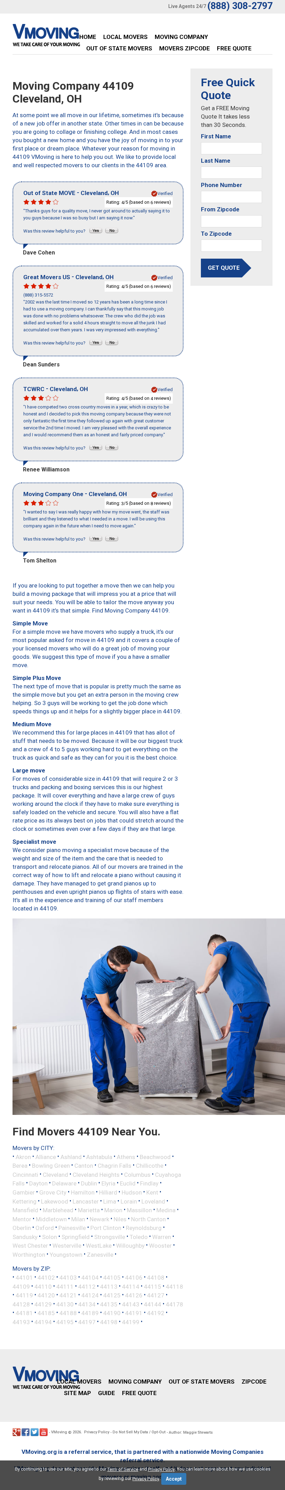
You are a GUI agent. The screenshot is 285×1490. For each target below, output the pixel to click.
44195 (65, 1321)
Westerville (66, 1245)
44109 (21, 1286)
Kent (152, 1192)
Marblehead (58, 1210)
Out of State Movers (119, 48)
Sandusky (25, 1236)
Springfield (76, 1236)
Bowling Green (51, 1165)
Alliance (45, 1156)
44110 (43, 1286)
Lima (109, 1201)
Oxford (44, 1227)
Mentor (22, 1218)
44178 (174, 1304)
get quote (224, 267)
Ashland (71, 1156)
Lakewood (54, 1201)
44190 (112, 1313)
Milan (78, 1218)
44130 (65, 1304)
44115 (152, 1286)
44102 (46, 1277)
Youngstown (66, 1254)
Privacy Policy (96, 1432)
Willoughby (130, 1245)
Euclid (128, 1183)
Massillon (139, 1210)
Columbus (137, 1174)
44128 (21, 1304)
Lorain (129, 1201)
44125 (112, 1295)
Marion (113, 1210)
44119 (24, 1295)
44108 (155, 1277)
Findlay (149, 1183)
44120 (46, 1295)
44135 (108, 1304)
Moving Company (181, 36)
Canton (83, 1165)
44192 (155, 1313)
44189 (90, 1313)
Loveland (153, 1201)
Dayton (38, 1183)
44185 (46, 1313)
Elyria (108, 1183)
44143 (130, 1304)
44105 (112, 1277)
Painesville (72, 1227)
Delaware (64, 1183)
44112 (87, 1286)
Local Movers (125, 36)
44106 (133, 1277)
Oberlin (22, 1227)
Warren (161, 1236)
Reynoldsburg (144, 1227)
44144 (152, 1304)
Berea (20, 1165)
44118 (174, 1286)
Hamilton (83, 1192)
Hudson (132, 1192)
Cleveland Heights (96, 1174)
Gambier (24, 1192)
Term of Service (122, 1469)
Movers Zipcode (184, 48)
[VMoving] (61, 36)
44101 (24, 1277)
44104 (90, 1277)
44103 (68, 1277)
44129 (43, 1304)
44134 (87, 1304)
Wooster (160, 1245)
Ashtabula (99, 1156)
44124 (90, 1295)
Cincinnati (25, 1174)
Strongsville (109, 1236)
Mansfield (25, 1210)
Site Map (77, 1393)
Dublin (89, 1183)
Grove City (52, 1192)
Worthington (29, 1254)
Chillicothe (149, 1165)
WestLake (99, 1245)
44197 (87, 1321)
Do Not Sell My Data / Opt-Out (139, 1432)
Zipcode (254, 1381)
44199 (130, 1321)
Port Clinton (105, 1227)
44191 (133, 1313)
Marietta (89, 1210)
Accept (174, 1479)
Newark (99, 1218)
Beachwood (155, 1156)
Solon (49, 1236)
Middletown (51, 1218)
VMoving (59, 1432)
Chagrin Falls (114, 1165)
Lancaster (86, 1201)
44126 (133, 1295)
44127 (155, 1295)
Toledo (139, 1236)
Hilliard (108, 1192)
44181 (24, 1313)
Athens (126, 1156)
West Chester (30, 1245)
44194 (43, 1321)
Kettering (24, 1201)
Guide (106, 1393)
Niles (120, 1218)
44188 (68, 1313)
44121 (68, 1295)
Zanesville (100, 1254)
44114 (130, 1286)
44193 (21, 1321)
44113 (108, 1286)
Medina (166, 1210)
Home (87, 36)
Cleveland (55, 1174)
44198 (108, 1321)
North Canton (148, 1218)
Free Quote (234, 48)
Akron (23, 1156)
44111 (65, 1286)
